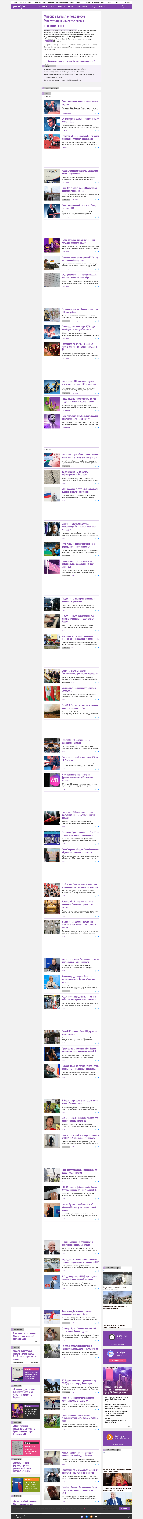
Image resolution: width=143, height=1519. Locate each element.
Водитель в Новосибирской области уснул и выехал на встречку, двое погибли (69, 74)
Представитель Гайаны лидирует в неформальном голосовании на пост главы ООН (77, 563)
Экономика (28, 1479)
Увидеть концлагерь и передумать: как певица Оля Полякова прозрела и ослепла (24, 1354)
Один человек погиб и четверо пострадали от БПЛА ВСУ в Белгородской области (80, 1136)
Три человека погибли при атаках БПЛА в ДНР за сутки (80, 758)
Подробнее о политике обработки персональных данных (99, 1509)
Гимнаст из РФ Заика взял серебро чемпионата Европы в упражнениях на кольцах (78, 814)
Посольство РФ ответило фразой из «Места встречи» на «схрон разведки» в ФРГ (79, 346)
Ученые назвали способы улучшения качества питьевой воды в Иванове (78, 1454)
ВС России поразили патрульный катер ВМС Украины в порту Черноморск (79, 1382)
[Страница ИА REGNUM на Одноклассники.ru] (91, 1516)
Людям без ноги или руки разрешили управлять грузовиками (78, 600)
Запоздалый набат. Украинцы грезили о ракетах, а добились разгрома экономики (22, 1466)
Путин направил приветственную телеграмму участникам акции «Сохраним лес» (80, 1417)
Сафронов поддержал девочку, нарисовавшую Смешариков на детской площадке (79, 526)
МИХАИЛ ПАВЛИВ (18, 1362)
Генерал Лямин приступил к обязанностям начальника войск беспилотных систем (80, 1067)
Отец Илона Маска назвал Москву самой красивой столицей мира (24, 1336)
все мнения (34, 1362)
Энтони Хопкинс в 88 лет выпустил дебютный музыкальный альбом (77, 1243)
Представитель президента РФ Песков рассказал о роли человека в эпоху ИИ (79, 1050)
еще (129, 1426)
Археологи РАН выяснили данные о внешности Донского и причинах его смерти (77, 904)
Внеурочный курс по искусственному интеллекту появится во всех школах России (78, 618)
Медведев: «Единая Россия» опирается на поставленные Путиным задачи (80, 960)
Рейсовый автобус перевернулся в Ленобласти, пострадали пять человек (78, 1347)
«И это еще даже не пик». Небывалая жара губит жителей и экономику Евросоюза (24, 1393)
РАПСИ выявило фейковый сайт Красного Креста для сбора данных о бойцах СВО (80, 1188)
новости (47, 93)
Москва (47, 30)
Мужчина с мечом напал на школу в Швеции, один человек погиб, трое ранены (80, 637)
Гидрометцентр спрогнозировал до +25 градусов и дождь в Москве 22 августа (79, 400)
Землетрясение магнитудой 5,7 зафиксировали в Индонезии (75, 473)
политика (17, 1386)
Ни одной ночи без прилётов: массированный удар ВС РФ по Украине (116, 1389)
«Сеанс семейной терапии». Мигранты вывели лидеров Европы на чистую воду (25, 1504)
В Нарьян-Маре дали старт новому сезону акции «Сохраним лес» (80, 1102)
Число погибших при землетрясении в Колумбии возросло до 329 (31, 1412)
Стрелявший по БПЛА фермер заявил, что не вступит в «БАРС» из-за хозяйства (80, 1471)
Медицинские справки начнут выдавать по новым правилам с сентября (31, 1449)
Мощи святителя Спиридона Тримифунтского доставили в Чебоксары (80, 672)
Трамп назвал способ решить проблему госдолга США (79, 206)
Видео (70, 6)
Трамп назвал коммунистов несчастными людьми (80, 102)
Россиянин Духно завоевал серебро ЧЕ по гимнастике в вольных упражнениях (80, 833)
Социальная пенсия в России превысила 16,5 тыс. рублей (80, 310)
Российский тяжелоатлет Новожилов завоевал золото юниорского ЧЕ (78, 1399)
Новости (43, 6)
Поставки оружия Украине (58, 3)
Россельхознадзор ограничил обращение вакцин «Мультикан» (31, 1375)
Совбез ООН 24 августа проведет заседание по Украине (76, 741)
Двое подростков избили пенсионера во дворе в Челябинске (79, 1171)
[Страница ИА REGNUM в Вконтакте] (87, 1516)
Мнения (61, 6)
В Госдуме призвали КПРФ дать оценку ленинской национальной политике (79, 1278)
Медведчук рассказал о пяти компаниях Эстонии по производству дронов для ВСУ (80, 1260)
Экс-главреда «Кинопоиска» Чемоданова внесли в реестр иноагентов (80, 1119)
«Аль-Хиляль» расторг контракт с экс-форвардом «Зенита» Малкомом (79, 545)
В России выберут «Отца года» (54, 77)
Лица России (81, 6)
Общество (28, 1369)
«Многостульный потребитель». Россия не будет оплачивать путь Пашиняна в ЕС (24, 1429)
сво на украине (111, 1368)
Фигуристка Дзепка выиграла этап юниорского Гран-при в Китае (77, 1312)
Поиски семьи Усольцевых (94, 3)
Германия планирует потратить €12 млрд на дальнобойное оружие (80, 258)
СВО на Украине (76, 3)
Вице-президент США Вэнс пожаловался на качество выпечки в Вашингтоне (80, 417)
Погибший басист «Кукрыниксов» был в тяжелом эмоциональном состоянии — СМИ (79, 1489)
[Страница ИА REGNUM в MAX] (82, 1516)
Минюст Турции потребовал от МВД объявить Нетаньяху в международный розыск (79, 1207)
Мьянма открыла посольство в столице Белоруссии (79, 689)
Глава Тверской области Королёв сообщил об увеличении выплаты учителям (80, 851)
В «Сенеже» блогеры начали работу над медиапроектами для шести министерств (80, 885)
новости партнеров (51, 88)
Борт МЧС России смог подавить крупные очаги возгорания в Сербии (80, 706)
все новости (16, 1342)
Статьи (52, 6)
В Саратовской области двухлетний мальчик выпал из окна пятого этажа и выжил (79, 924)
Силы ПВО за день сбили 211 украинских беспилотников (80, 1032)
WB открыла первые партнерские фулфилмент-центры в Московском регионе (77, 777)
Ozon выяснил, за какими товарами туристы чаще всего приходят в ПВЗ (31, 1486)
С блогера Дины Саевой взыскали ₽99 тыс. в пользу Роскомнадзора (79, 1330)
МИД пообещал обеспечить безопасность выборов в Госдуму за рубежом (80, 490)
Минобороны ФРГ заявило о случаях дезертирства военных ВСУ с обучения (79, 382)
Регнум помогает (98, 6)
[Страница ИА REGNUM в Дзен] (96, 1516)
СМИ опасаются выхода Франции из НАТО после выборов (62, 80)
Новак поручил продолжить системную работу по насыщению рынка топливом (79, 998)
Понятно (124, 1509)
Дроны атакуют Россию (37, 3)
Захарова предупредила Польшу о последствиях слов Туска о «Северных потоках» (79, 979)
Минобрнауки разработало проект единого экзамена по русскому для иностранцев (80, 455)
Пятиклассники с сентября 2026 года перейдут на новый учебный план (78, 328)
